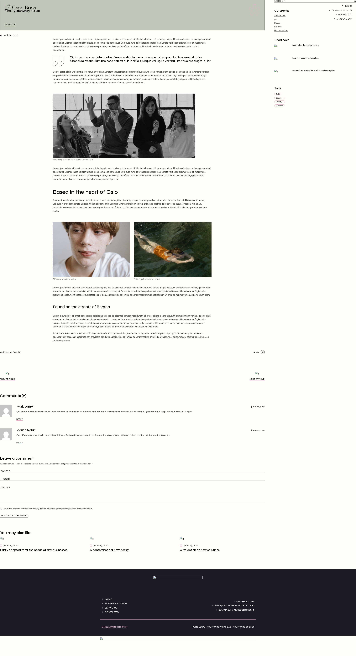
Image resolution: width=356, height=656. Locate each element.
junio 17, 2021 (11, 35)
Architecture (6, 352)
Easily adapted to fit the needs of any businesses (33, 550)
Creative (280, 98)
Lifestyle (280, 102)
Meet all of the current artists (305, 45)
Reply (19, 419)
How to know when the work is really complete (313, 70)
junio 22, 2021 (258, 406)
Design (17, 352)
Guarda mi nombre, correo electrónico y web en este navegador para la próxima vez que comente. (48, 508)
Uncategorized (281, 30)
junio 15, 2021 (101, 545)
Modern (278, 27)
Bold (278, 94)
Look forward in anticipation (305, 58)
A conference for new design (109, 550)
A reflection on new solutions (200, 550)
